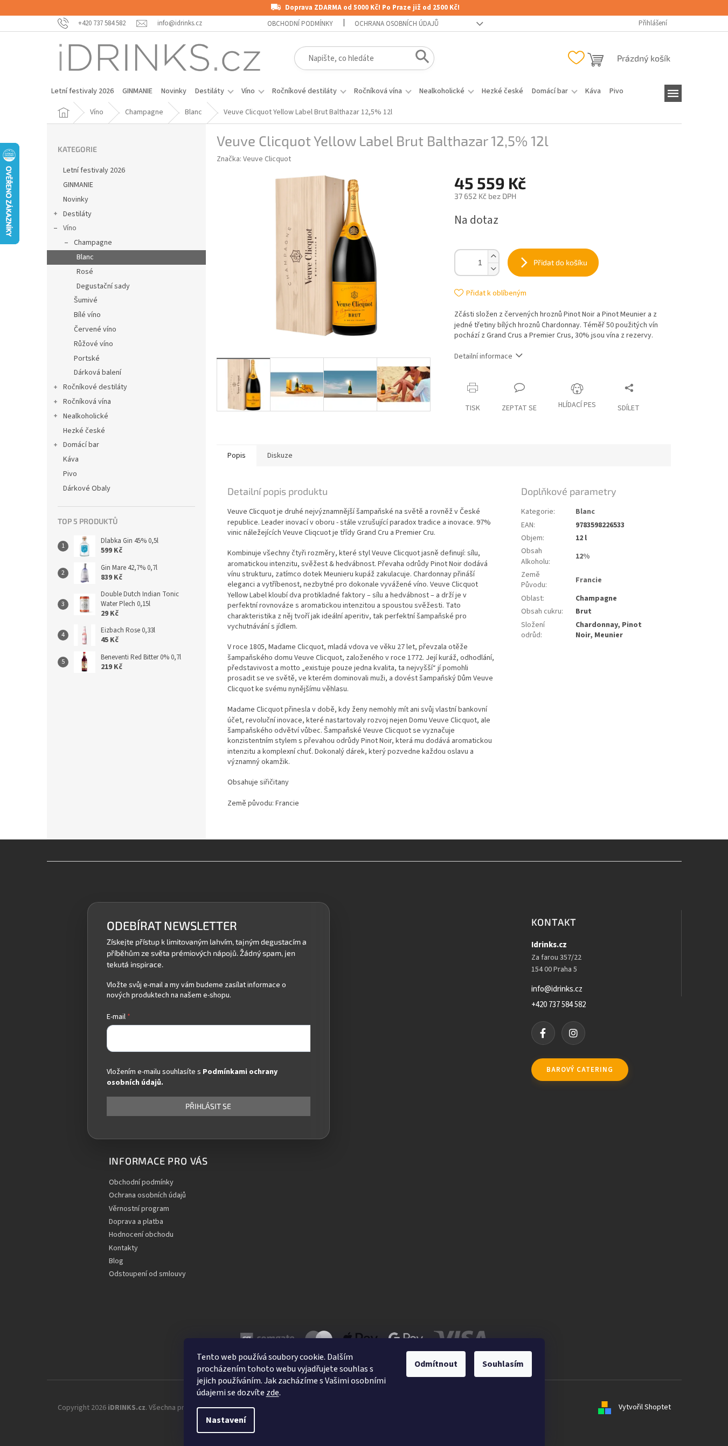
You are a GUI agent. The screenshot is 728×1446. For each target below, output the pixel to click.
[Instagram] (573, 1033)
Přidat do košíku (560, 262)
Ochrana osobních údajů (397, 24)
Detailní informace (483, 356)
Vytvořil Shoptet (645, 1407)
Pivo (70, 474)
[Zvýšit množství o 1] (493, 256)
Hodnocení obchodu (141, 1235)
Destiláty (77, 214)
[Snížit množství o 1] (493, 269)
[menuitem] (82, 91)
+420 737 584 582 (558, 1005)
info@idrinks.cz (557, 989)
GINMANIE (78, 185)
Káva (71, 459)
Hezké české (84, 430)
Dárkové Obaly (86, 488)
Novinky (75, 199)
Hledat (419, 59)
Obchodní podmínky (300, 24)
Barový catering (579, 1070)
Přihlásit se (208, 1106)
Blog (116, 1261)
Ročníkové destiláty (95, 387)
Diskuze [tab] (280, 455)
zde (272, 1393)
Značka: (254, 159)
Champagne (93, 242)
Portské (87, 358)
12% (583, 556)
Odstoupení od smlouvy (147, 1274)
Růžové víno (93, 344)
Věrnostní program (139, 1209)
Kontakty (123, 1248)
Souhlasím (503, 1364)
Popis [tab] (236, 455)
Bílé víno (87, 314)
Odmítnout (435, 1364)
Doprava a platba (136, 1222)
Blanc (85, 257)
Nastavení (226, 1420)
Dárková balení (97, 372)
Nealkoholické (85, 416)
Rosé (85, 271)
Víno (70, 228)
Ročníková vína (87, 401)
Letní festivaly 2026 (94, 170)
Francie (589, 580)
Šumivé (86, 300)
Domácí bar (81, 444)
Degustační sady (103, 286)
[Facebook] (543, 1033)
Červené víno (95, 329)
